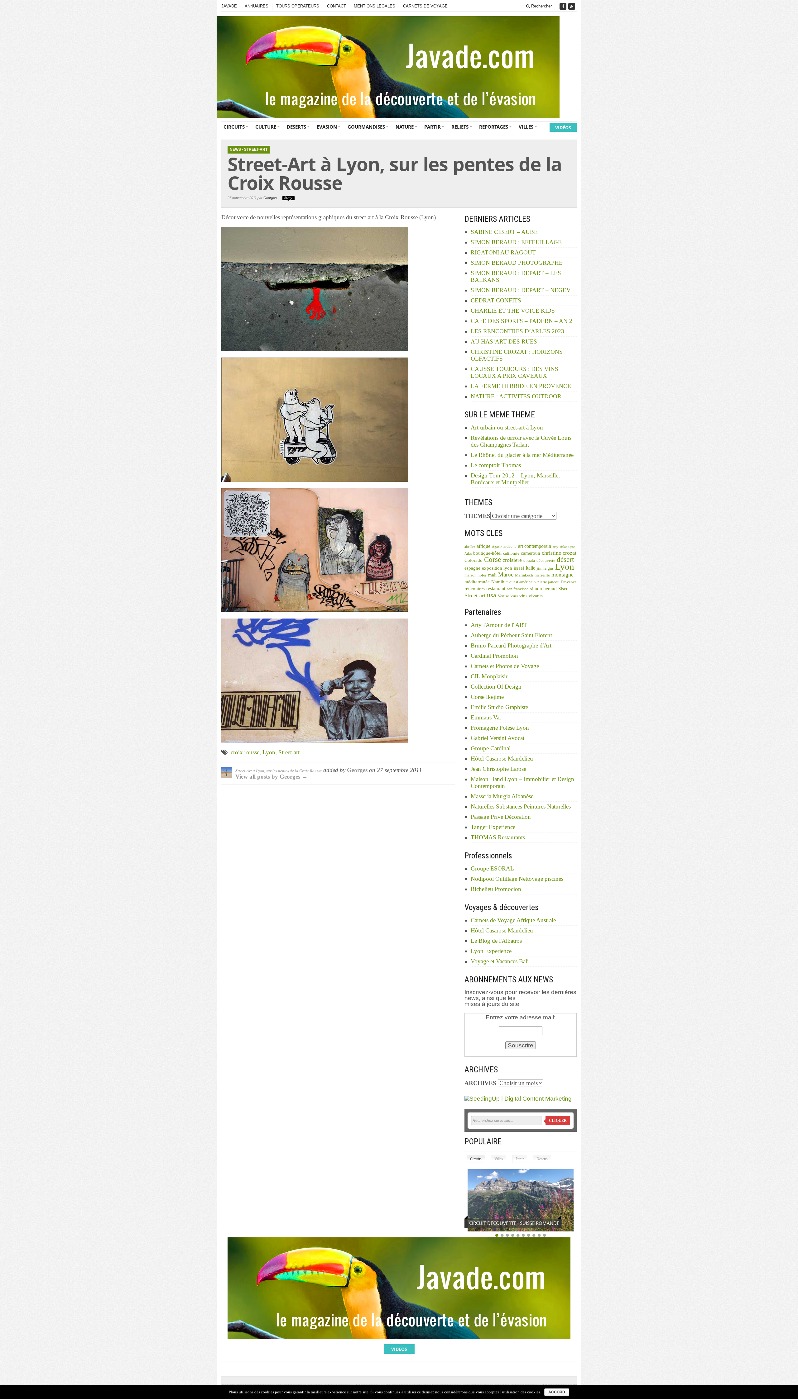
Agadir (497, 546)
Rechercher (541, 6)
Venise (503, 596)
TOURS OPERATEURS (297, 6)
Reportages (493, 127)
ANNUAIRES (256, 6)
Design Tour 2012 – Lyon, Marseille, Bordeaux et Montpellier (515, 479)
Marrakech (524, 575)
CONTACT (336, 6)
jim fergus (545, 568)
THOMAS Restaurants (498, 837)
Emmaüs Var (486, 717)
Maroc (505, 574)
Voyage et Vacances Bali (500, 961)
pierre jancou (548, 582)
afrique (483, 546)
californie (511, 553)
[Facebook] (563, 6)
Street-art (289, 752)
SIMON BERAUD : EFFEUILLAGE (516, 242)
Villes (526, 127)
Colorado (473, 560)
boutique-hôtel (487, 553)
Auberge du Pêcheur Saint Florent (511, 635)
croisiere (512, 560)
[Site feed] (572, 6)
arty (555, 546)
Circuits (234, 127)
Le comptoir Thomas (496, 465)
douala (529, 560)
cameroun (530, 553)
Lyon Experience (491, 951)
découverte (545, 560)
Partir (432, 127)
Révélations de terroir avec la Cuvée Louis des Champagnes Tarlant (521, 441)
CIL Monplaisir (489, 676)
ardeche (510, 546)
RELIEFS (460, 127)
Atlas (468, 553)
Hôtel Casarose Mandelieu (502, 758)
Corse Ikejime (487, 697)
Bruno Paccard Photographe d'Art (511, 645)
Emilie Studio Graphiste (499, 707)
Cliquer (558, 1120)
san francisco (518, 589)
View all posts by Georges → (271, 776)
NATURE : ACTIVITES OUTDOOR (516, 396)
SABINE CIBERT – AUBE (504, 232)
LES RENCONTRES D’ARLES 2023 (517, 331)
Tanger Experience (493, 827)
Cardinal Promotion (494, 655)
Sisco (563, 588)
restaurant (495, 588)
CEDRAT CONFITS (496, 300)
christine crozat (559, 553)
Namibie (499, 581)
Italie (530, 568)
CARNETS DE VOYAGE (425, 6)
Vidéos (563, 127)
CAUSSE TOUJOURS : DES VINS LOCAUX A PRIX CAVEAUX (514, 372)
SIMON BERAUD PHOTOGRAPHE (517, 262)
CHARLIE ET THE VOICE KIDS (513, 310)
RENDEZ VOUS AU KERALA (497, 1223)
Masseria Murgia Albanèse (502, 796)
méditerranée (477, 581)
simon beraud (543, 588)
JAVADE (229, 6)
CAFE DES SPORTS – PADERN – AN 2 (521, 321)
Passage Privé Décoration (501, 816)
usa (491, 595)
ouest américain (522, 582)
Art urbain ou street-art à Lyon (507, 427)
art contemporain (534, 546)
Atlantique (567, 546)
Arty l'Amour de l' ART (499, 625)
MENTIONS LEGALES (374, 6)
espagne (472, 568)
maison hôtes (475, 575)
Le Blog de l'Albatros (496, 940)
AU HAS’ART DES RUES (504, 341)
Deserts (296, 127)
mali (492, 574)
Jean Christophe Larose (498, 769)
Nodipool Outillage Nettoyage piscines (517, 878)
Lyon (268, 752)
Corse (492, 559)
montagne (562, 574)
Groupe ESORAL (492, 868)
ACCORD (556, 1392)
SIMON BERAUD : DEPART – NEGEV (521, 290)
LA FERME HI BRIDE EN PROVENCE (521, 386)
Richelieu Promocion (496, 889)
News (235, 149)
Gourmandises (366, 127)
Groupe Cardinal (491, 748)
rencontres (474, 588)
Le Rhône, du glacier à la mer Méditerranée (522, 455)
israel (519, 568)
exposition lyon (497, 568)
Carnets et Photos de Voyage (505, 666)
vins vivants (531, 595)
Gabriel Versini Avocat (497, 738)
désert (565, 559)
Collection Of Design (496, 686)
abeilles (469, 546)
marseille (542, 575)
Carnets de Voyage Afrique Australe (513, 920)
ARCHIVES (480, 1083)
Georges (270, 198)
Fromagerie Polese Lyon (500, 727)
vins (514, 596)
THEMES (477, 516)
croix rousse (245, 752)
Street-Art (255, 149)
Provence (569, 582)
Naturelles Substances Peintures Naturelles (521, 806)
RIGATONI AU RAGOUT (503, 252)
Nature (405, 127)
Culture (265, 127)
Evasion (327, 127)
